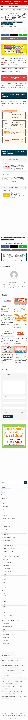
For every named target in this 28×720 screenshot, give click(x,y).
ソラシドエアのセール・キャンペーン (12, 556)
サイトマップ (23, 715)
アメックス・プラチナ (6, 668)
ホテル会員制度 (6, 568)
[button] (5, 35)
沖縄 (21, 691)
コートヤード (21, 670)
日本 (4, 590)
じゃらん (6, 529)
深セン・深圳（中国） (6, 693)
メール (5, 401)
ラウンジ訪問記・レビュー (9, 626)
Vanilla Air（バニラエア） (20, 665)
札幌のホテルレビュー (6, 713)
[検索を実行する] (25, 482)
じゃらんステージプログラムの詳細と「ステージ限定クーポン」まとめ (17, 132)
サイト (4, 406)
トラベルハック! (14, 6)
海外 (4, 631)
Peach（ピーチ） (5, 660)
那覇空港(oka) (5, 696)
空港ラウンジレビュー (6, 715)
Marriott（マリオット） (19, 657)
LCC (4, 509)
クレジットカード (23, 713)
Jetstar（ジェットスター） (7, 657)
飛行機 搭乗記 (6, 643)
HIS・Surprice (7, 523)
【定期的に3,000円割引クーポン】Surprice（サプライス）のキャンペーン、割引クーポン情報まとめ (17, 195)
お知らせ (5, 515)
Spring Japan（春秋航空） (7, 665)
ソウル (5, 609)
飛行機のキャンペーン (18, 22)
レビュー (22, 681)
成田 (5, 595)
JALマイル (5, 617)
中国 (4, 582)
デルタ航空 (4, 681)
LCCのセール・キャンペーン (7, 24)
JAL (4, 503)
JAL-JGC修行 (6, 506)
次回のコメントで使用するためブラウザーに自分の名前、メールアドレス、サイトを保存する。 (14, 411)
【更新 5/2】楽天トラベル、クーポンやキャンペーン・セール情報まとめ (17, 116)
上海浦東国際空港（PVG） (11, 683)
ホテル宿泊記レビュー (15, 715)
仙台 (5, 593)
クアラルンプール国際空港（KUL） (9, 670)
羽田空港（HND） (17, 693)
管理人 (14, 280)
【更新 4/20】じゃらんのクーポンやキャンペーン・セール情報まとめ (17, 124)
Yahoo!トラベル (7, 526)
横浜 (5, 604)
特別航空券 (6, 623)
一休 (5, 532)
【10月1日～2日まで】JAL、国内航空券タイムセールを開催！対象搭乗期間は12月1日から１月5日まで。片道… (17, 167)
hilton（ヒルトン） (9, 652)
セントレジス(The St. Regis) (15, 673)
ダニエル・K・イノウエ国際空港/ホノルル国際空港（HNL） (12, 678)
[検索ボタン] (26, 6)
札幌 (5, 598)
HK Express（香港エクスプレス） (9, 655)
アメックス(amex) (7, 562)
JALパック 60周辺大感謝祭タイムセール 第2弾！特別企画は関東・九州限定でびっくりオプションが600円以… (18, 179)
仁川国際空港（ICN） (6, 686)
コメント (5, 379)
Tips (4, 512)
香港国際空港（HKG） (6, 698)
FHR (3, 652)
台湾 (4, 584)
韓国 (4, 606)
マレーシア (5, 579)
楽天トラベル (7, 534)
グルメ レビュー (6, 565)
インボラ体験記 (16, 668)
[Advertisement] (14, 219)
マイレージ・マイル (7, 615)
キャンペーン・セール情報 (8, 22)
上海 (3, 683)
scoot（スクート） (15, 660)
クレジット (5, 559)
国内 (4, 629)
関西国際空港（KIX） (13, 696)
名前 (4, 396)
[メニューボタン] (2, 6)
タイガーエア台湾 (5, 675)
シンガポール (6, 574)
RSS (3, 491)
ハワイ (4, 576)
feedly (3, 492)
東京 (5, 601)
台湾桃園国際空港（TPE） (7, 688)
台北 (5, 587)
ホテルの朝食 (16, 681)
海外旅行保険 (6, 637)
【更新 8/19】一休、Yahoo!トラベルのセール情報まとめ (17, 140)
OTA (4, 521)
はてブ (2, 494)
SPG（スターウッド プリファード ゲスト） (11, 663)
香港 (4, 612)
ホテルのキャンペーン (8, 540)
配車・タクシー (6, 640)
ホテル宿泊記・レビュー (8, 571)
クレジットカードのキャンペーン (10, 537)
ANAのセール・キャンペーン (10, 548)
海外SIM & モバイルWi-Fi (8, 634)
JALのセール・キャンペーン (10, 551)
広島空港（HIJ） (18, 688)
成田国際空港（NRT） (6, 691)
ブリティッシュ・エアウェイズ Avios (11, 620)
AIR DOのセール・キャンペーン (11, 545)
